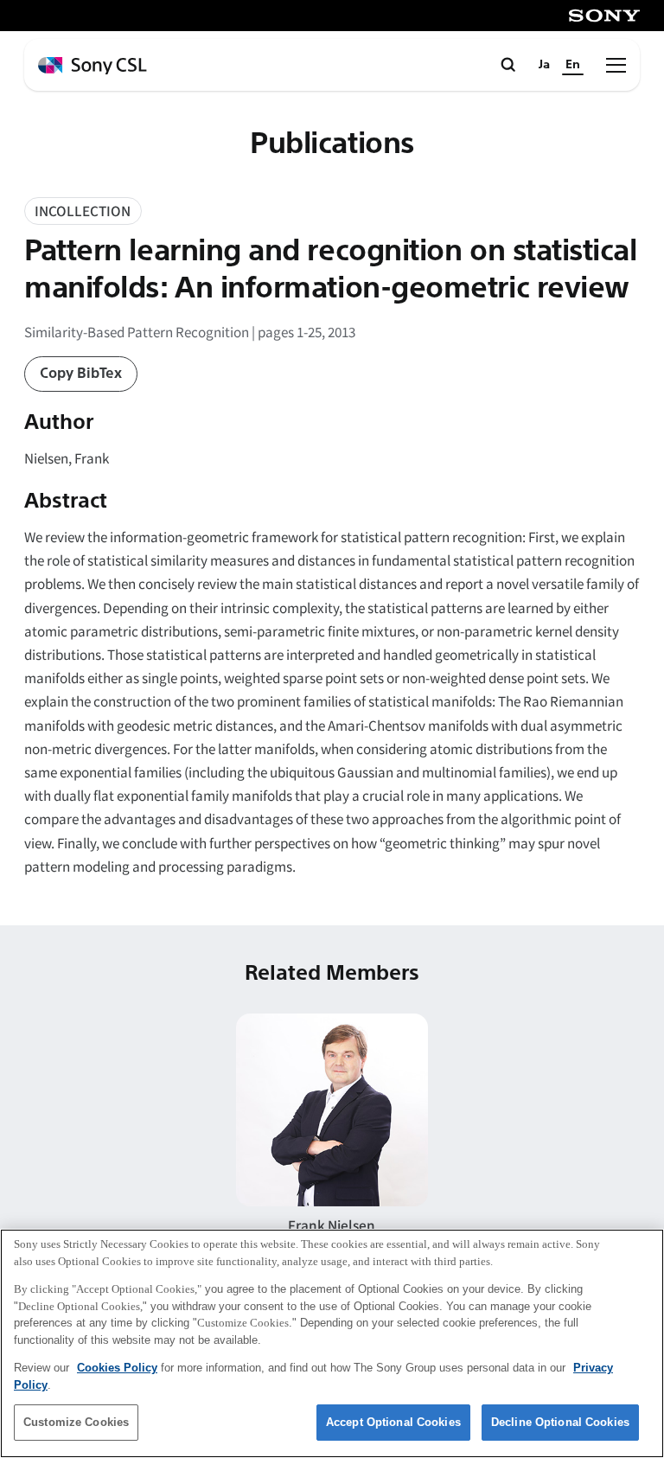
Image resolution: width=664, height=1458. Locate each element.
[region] (332, 1343)
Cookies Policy (117, 1367)
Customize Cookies (76, 1422)
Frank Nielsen (331, 1224)
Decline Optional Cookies (560, 1422)
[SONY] (604, 15)
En (572, 64)
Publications (332, 144)
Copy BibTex (81, 373)
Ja (544, 64)
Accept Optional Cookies (393, 1422)
